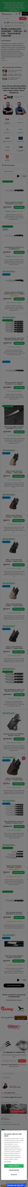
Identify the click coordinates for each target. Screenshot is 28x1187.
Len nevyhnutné (14, 1170)
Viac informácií (7, 1161)
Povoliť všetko (14, 1166)
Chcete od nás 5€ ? (15, 1185)
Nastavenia (14, 1174)
